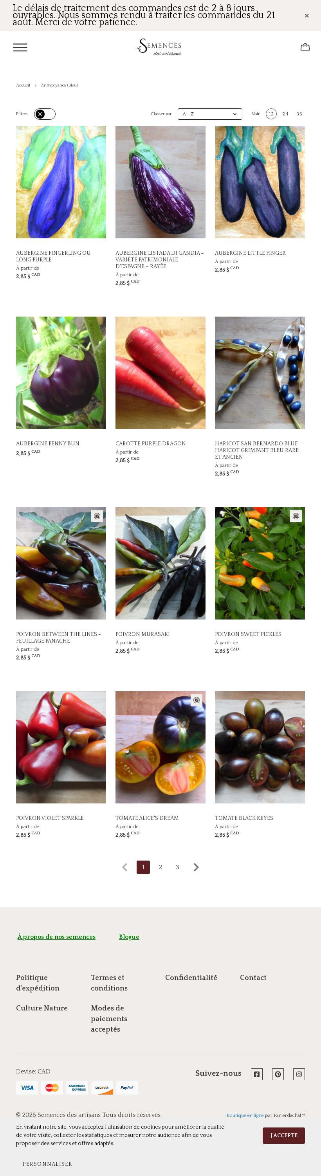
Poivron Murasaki (142, 634)
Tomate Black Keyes (244, 818)
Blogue (129, 936)
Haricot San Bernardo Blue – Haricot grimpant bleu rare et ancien (258, 450)
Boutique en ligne (245, 1115)
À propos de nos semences (57, 936)
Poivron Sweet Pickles (248, 634)
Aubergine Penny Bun (47, 444)
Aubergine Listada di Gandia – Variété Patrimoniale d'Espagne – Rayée (159, 260)
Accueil (23, 85)
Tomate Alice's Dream (147, 818)
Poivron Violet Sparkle (50, 818)
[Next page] (196, 867)
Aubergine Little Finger (250, 253)
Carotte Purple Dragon (150, 444)
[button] (210, 114)
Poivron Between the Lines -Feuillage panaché (58, 637)
